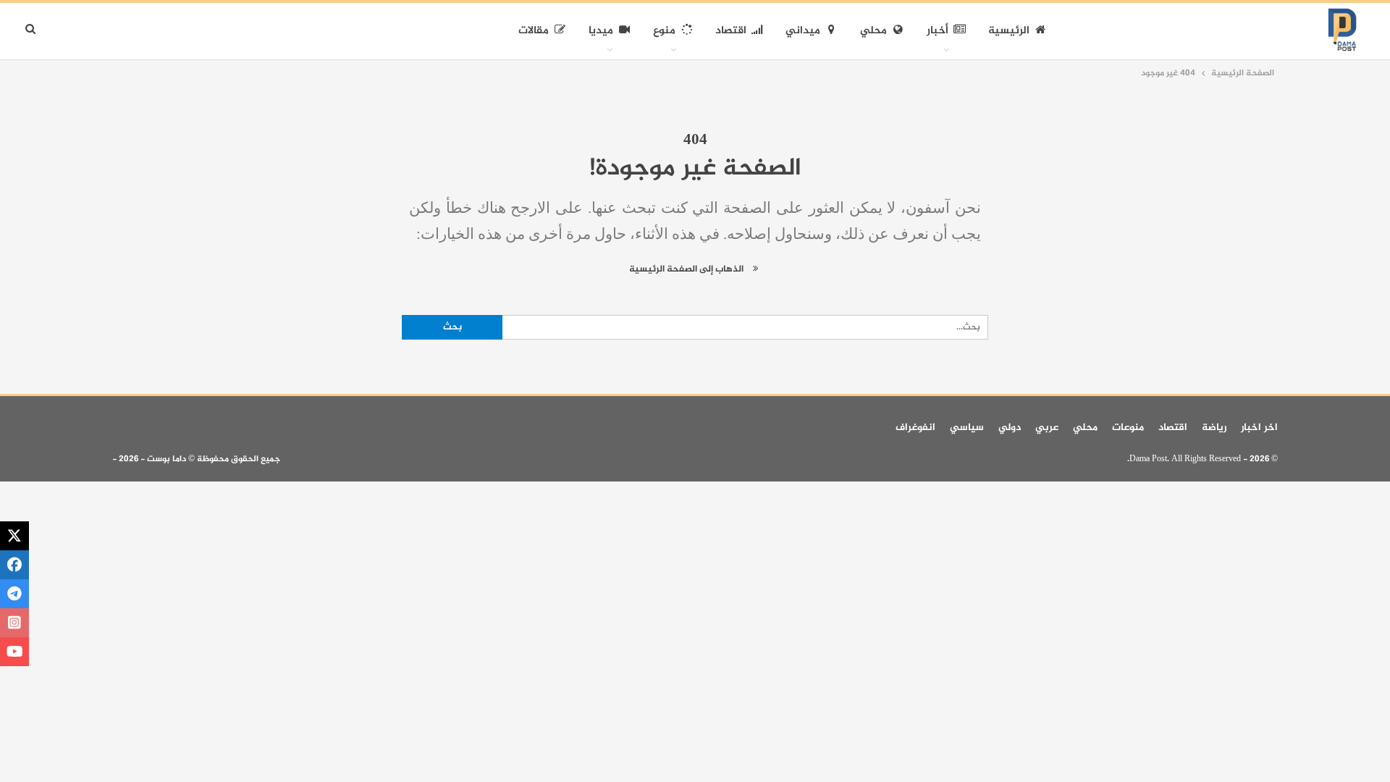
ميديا (601, 31)
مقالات (533, 31)
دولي (1009, 427)
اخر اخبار (1259, 427)
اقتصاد (730, 31)
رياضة (1214, 427)
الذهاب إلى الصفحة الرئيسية (687, 269)
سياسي (967, 427)
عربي (1046, 427)
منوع (664, 31)
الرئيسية (1008, 31)
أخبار (937, 31)
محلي (873, 31)
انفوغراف (915, 427)
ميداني (802, 31)
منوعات (1128, 427)
